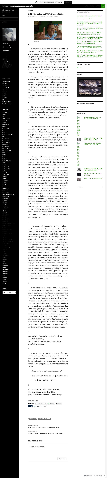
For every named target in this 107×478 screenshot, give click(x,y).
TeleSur (4, 99)
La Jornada (5, 91)
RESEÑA (4, 267)
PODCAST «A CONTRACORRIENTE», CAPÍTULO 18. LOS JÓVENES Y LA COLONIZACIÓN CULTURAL (90, 56)
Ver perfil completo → (7, 50)
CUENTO (4, 158)
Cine (3, 136)
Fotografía (4, 205)
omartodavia (42, 17)
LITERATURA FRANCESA (8, 241)
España (4, 190)
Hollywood (5, 213)
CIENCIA (4, 132)
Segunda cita (5, 59)
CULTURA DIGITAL (7, 160)
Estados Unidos (6, 192)
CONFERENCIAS (6, 142)
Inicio (86, 6)
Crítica (4, 152)
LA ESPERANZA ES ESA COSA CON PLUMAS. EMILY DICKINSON (92, 117)
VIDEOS (4, 283)
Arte (3, 116)
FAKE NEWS (5, 198)
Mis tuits (79, 67)
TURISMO (5, 277)
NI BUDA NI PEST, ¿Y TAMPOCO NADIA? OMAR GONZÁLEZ (43, 427)
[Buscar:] (90, 187)
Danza (4, 162)
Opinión (4, 257)
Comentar (62, 459)
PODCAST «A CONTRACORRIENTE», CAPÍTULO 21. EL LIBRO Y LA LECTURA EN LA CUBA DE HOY (90, 37)
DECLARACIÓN (6, 166)
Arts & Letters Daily (6, 81)
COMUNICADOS (6, 140)
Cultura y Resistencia (6, 67)
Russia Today (5, 97)
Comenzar (68, 2)
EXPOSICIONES (6, 196)
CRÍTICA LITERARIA (7, 150)
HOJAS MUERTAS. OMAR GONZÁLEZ (93, 178)
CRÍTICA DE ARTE (6, 148)
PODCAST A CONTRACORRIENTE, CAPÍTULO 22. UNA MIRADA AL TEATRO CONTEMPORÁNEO (89, 33)
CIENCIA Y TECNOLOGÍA (8, 134)
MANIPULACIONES (7, 243)
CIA (3, 130)
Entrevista (4, 186)
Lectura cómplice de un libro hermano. (86, 19)
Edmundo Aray (33, 418)
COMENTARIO (6, 138)
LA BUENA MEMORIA (7, 229)
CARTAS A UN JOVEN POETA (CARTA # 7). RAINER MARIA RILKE (93, 169)
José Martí (4, 227)
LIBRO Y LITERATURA (7, 233)
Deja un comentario (53, 17)
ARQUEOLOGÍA (6, 114)
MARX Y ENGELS (6, 245)
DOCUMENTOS (6, 174)
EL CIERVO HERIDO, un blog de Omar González (18, 6)
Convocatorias (5, 144)
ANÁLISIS (5, 112)
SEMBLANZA (5, 269)
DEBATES (5, 164)
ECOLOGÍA (5, 176)
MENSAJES (5, 251)
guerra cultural (5, 207)
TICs (4, 275)
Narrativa (31, 10)
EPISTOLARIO (6, 188)
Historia (4, 211)
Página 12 (4, 93)
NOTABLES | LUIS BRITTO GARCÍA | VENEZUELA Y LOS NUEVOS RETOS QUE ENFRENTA (90, 51)
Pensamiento (5, 259)
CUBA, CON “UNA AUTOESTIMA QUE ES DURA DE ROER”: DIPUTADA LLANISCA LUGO (90, 42)
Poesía (4, 261)
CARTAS (4, 126)
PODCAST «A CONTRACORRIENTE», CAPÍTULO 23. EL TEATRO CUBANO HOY (90, 28)
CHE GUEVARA (6, 128)
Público (4, 95)
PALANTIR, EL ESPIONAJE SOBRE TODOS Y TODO (89, 16)
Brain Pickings (5, 61)
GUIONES (5, 209)
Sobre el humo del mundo (7, 65)
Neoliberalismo (5, 255)
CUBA (4, 156)
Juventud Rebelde (6, 87)
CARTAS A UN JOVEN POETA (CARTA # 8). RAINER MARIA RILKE (93, 139)
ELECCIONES (5, 180)
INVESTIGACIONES (7, 225)
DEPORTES (5, 170)
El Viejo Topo (5, 85)
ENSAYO (4, 184)
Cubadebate (5, 83)
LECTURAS (5, 231)
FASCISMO (5, 201)
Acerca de (92, 6)
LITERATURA (5, 237)
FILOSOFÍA (5, 203)
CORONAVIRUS (6, 146)
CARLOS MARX (6, 124)
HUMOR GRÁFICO (6, 219)
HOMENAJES (5, 215)
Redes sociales (5, 265)
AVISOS (4, 122)
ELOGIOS (4, 182)
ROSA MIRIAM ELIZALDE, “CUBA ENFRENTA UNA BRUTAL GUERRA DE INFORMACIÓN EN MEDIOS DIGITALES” (89, 23)
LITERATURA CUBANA (7, 239)
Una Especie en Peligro (7, 101)
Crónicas (4, 154)
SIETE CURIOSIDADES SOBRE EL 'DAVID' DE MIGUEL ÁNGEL (92, 143)
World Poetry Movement (7, 103)
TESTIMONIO (5, 273)
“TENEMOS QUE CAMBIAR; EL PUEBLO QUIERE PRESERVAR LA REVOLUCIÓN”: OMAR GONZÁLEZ (89, 47)
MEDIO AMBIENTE (7, 247)
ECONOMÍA (5, 178)
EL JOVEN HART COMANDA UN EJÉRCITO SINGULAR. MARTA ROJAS (46, 433)
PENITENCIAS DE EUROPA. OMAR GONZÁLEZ (92, 174)
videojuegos (5, 281)
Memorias (4, 249)
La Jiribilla (4, 89)
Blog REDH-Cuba (6, 63)
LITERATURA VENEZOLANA (45, 418)
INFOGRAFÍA (5, 221)
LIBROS (4, 235)
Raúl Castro (5, 263)
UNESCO (4, 279)
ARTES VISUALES (6, 118)
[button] (86, 91)
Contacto (98, 6)
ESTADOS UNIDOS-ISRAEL (8, 194)
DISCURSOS (5, 172)
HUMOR (4, 217)
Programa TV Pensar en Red (86, 103)
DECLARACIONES (6, 168)
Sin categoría (5, 271)
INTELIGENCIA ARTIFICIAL (9, 223)
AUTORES (5, 120)
